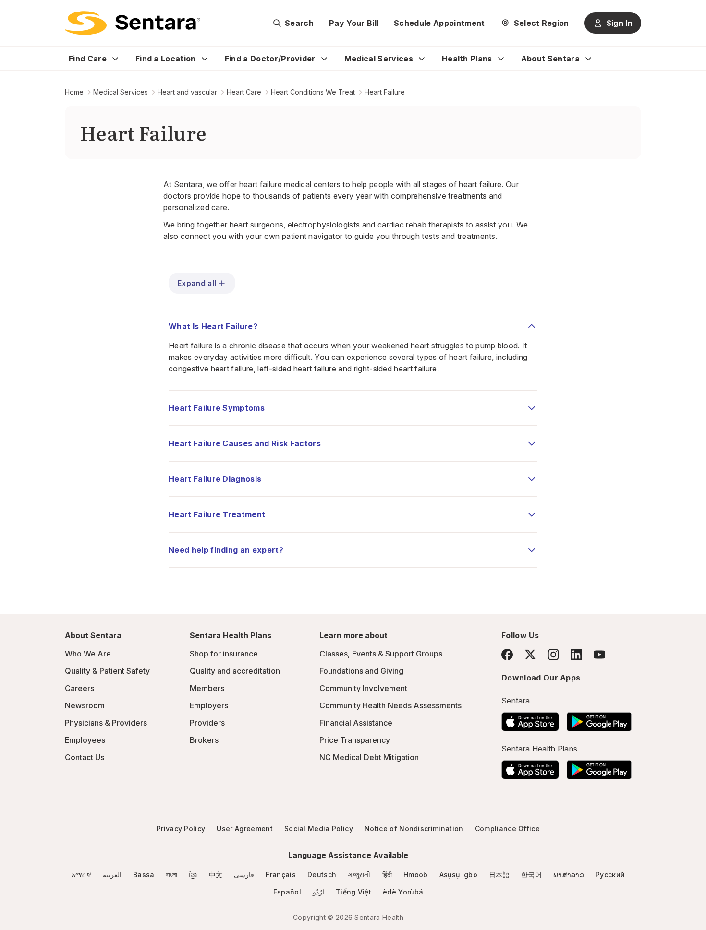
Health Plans (467, 58)
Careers (79, 688)
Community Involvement (363, 688)
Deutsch (321, 874)
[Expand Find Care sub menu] (115, 58)
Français (281, 874)
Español (287, 892)
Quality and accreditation (235, 671)
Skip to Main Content (14, 13)
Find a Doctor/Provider (270, 58)
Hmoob (415, 874)
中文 (216, 874)
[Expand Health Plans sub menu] (501, 58)
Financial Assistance (355, 722)
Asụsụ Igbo (458, 874)
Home (74, 92)
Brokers (204, 740)
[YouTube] (599, 654)
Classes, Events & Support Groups (380, 653)
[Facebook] (507, 654)
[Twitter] (530, 654)
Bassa (144, 874)
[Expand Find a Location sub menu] (204, 58)
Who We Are (88, 653)
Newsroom (85, 705)
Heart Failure (385, 92)
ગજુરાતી (359, 874)
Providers (207, 722)
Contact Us (84, 757)
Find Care (88, 58)
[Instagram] (553, 654)
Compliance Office (507, 828)
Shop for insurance (224, 653)
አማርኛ (81, 874)
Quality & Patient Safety (107, 671)
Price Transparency (354, 740)
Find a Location (165, 58)
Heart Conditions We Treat (313, 92)
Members (207, 688)
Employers (209, 705)
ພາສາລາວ (568, 874)
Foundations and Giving (361, 671)
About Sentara (550, 58)
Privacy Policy (181, 828)
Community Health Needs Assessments (390, 705)
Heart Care (244, 92)
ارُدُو (318, 892)
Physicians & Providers (106, 722)
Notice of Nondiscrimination (414, 828)
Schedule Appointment (439, 23)
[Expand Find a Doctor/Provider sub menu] (324, 58)
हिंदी (387, 874)
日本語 (499, 874)
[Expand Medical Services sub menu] (421, 58)
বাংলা (171, 874)
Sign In (620, 23)
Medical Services (378, 58)
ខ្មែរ (193, 874)
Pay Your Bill (353, 23)
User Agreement (244, 828)
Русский (610, 874)
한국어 (531, 874)
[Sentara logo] (132, 23)
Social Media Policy (318, 828)
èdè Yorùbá (403, 892)
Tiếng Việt (353, 892)
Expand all (196, 283)
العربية (112, 874)
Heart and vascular (187, 92)
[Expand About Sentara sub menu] (588, 58)
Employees (85, 740)
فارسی (244, 874)
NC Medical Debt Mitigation (369, 757)
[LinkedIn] (576, 654)
